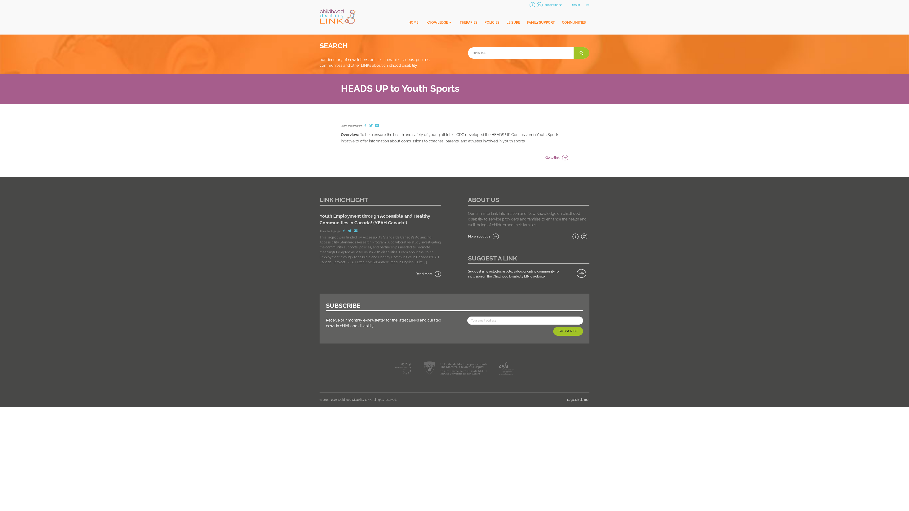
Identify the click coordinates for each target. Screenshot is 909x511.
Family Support (541, 22)
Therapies (468, 22)
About (576, 5)
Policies (492, 22)
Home (413, 22)
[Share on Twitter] (371, 126)
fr (587, 5)
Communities (574, 22)
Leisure (513, 22)
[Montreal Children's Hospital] (455, 369)
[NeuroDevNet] (403, 369)
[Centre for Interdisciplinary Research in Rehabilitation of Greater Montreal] (506, 369)
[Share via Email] (377, 126)
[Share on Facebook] (365, 126)
